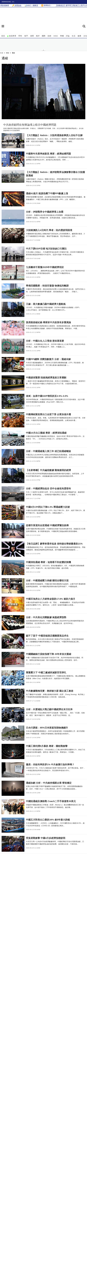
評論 (67, 36)
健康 (79, 36)
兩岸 (38, 36)
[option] (43, 91)
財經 (49, 36)
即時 (20, 36)
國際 (43, 36)
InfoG (55, 36)
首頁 (3, 36)
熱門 (26, 36)
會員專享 (12, 36)
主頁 (1, 53)
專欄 (62, 36)
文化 (85, 36)
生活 (73, 36)
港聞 (32, 36)
